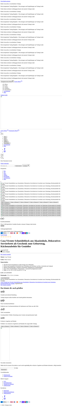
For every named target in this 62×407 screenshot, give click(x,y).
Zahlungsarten (7, 385)
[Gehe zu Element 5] (31, 212)
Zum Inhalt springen (5, 1)
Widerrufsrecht (7, 393)
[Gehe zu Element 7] (31, 215)
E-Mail (16, 368)
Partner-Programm (8, 376)
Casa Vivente (4, 235)
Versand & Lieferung (9, 384)
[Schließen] (2, 134)
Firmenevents (7, 375)
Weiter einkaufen (5, 163)
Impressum (6, 390)
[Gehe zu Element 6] (31, 214)
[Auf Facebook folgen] (5, 149)
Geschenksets (7, 91)
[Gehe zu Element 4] (31, 210)
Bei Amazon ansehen (6, 254)
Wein (6, 87)
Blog (5, 92)
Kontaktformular (8, 382)
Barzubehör (8, 89)
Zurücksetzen (18, 165)
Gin (6, 85)
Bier (6, 84)
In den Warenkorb (5, 278)
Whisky (7, 88)
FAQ (5, 381)
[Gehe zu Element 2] (31, 207)
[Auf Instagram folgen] (5, 152)
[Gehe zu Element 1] (31, 205)
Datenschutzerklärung (9, 392)
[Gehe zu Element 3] (31, 209)
